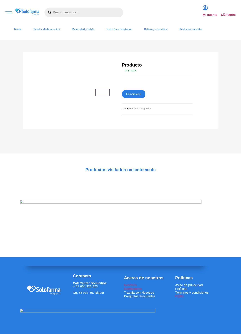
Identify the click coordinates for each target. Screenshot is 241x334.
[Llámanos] (223, 7)
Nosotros (130, 285)
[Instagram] (77, 302)
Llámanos (228, 14)
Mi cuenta (210, 15)
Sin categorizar (142, 108)
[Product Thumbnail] (102, 92)
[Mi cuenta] (205, 7)
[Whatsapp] (87, 302)
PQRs (179, 296)
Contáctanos (133, 289)
